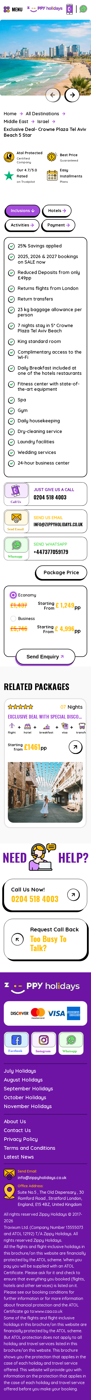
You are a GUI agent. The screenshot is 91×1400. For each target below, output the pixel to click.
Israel (43, 121)
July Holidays (20, 1071)
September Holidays (28, 1088)
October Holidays (25, 1097)
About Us (15, 1121)
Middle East (16, 121)
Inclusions (20, 210)
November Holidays (28, 1106)
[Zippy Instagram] (43, 1044)
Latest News (19, 1157)
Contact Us (17, 1130)
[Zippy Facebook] (16, 1044)
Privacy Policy (21, 1139)
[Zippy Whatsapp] (71, 1044)
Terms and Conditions (29, 1148)
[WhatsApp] (83, 9)
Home (10, 114)
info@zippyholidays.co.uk (42, 1177)
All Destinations (42, 114)
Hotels (54, 210)
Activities (20, 224)
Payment (56, 224)
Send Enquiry (43, 656)
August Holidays (23, 1079)
